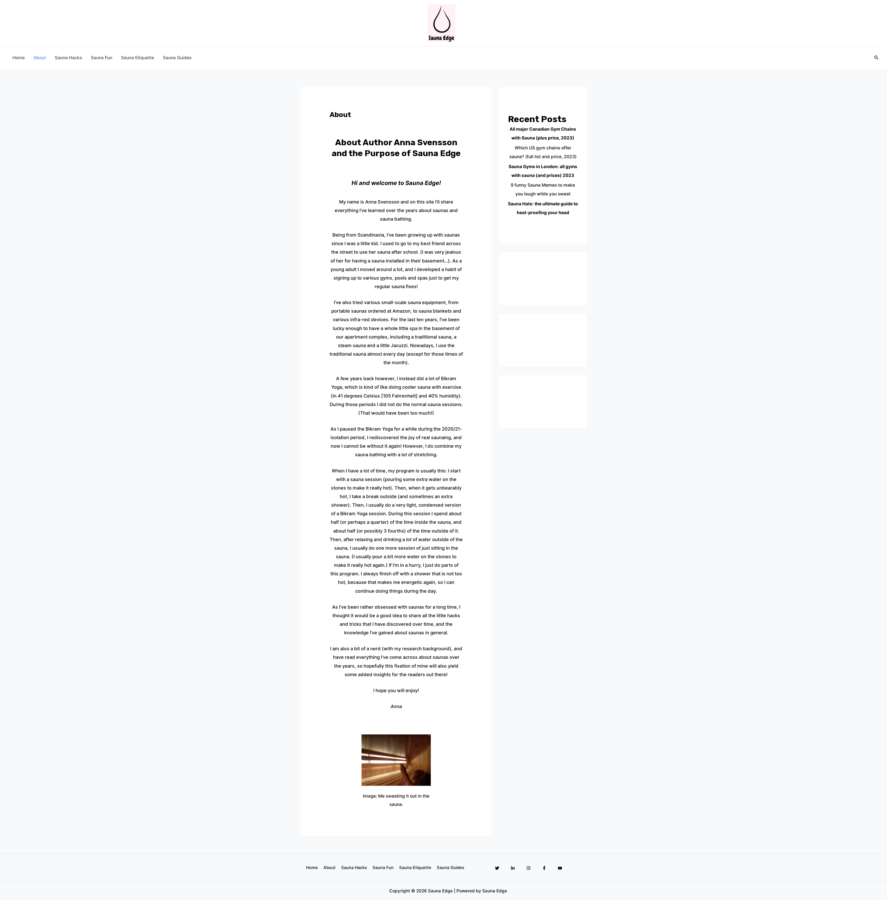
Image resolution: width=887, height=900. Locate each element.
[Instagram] (528, 868)
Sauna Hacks (68, 57)
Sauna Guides (177, 57)
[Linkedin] (513, 868)
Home (18, 57)
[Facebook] (544, 868)
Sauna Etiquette (137, 57)
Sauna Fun (101, 57)
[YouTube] (560, 868)
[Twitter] (497, 868)
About (39, 57)
